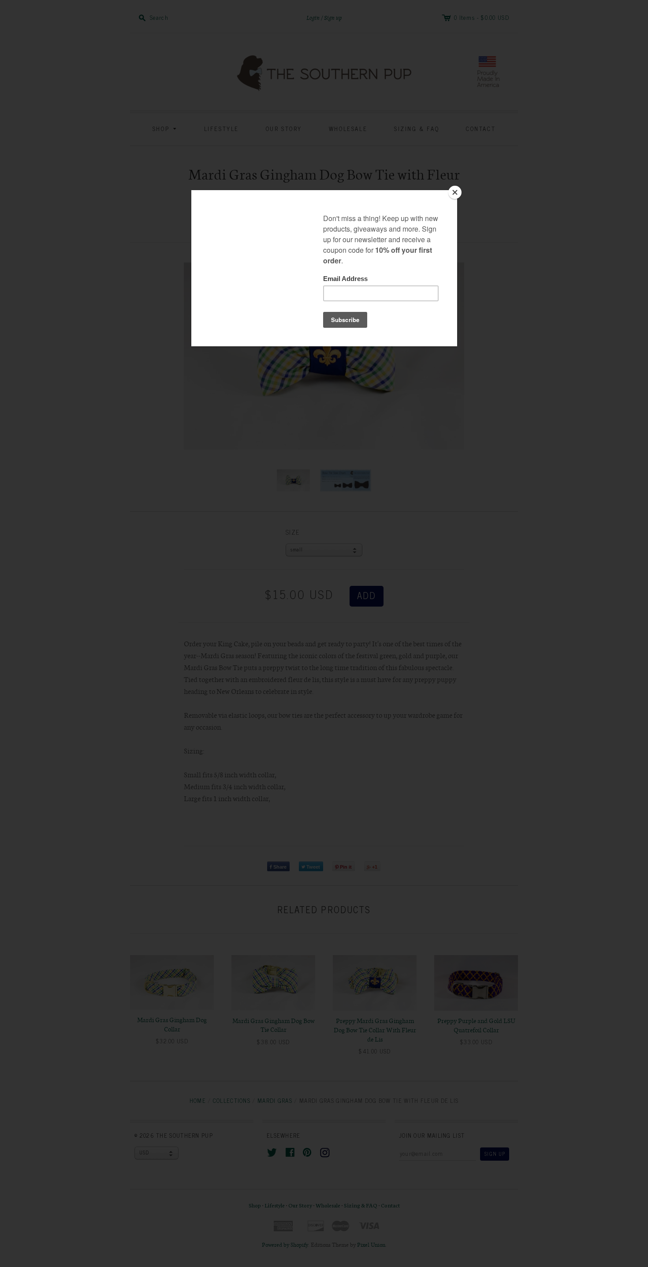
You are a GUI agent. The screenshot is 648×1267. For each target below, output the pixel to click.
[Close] (455, 192)
